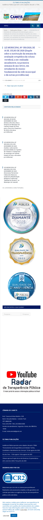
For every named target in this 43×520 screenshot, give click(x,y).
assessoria (16, 490)
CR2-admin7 (8, 80)
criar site (14, 487)
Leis (39, 80)
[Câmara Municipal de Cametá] (21, 16)
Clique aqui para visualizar (15, 86)
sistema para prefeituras (27, 487)
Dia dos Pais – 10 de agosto (21, 5)
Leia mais (24, 509)
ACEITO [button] (14, 515)
